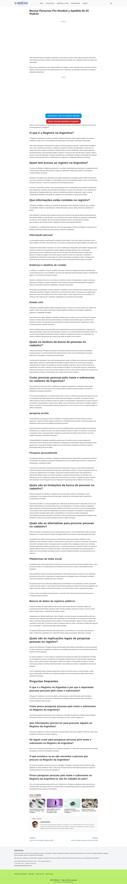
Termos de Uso (40, 874)
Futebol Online (75, 3)
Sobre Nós (31, 874)
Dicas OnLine (50, 3)
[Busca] (111, 3)
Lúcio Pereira (45, 822)
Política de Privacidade (20, 874)
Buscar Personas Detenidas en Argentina (63, 121)
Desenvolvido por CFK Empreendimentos (63, 882)
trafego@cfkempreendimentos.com (23, 865)
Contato (84, 3)
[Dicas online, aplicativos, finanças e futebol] (21, 3)
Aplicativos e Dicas (63, 3)
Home (42, 3)
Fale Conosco (49, 874)
